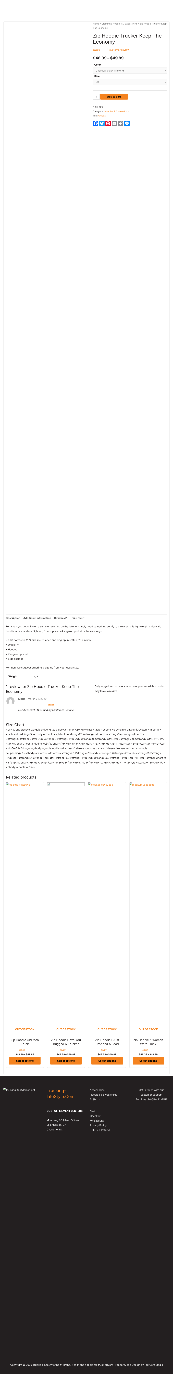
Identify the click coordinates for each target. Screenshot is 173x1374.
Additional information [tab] (37, 618)
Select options (25, 1060)
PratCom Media (153, 1364)
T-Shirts (95, 1099)
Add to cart (114, 96)
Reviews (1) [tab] (61, 618)
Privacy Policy (98, 1125)
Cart (92, 1111)
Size (97, 76)
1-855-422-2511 (157, 1099)
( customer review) (118, 49)
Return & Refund (100, 1130)
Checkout (95, 1116)
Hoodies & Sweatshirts (125, 23)
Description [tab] (13, 618)
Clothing (106, 23)
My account (97, 1120)
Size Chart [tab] (78, 618)
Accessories (97, 1090)
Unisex (102, 115)
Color (97, 64)
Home (96, 23)
